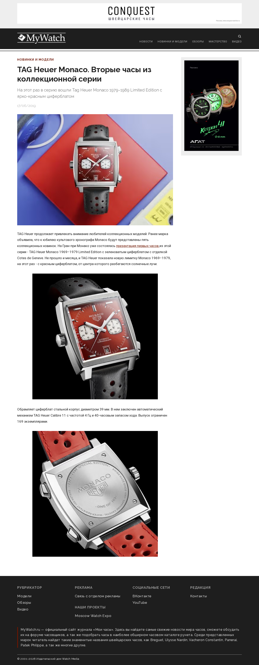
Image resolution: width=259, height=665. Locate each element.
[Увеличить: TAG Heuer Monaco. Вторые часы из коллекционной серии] (95, 169)
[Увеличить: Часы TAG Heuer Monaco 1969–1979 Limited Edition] (95, 337)
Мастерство (218, 41)
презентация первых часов (137, 246)
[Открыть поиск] (239, 36)
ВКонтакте (142, 596)
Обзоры (198, 41)
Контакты (198, 596)
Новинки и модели (172, 41)
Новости (146, 41)
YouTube (140, 603)
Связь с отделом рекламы (97, 596)
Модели (24, 596)
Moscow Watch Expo (93, 616)
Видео (237, 41)
